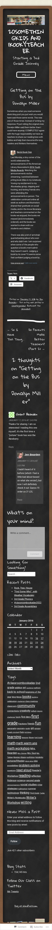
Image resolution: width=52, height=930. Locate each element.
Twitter (42, 793)
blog (14, 697)
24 (42, 642)
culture (34, 711)
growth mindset (13, 732)
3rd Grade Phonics (23, 599)
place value (29, 761)
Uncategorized (18, 306)
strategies (12, 788)
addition (18, 687)
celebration (12, 701)
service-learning (13, 785)
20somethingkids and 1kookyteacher (26, 41)
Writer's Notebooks (16, 797)
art (24, 687)
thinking (24, 792)
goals (27, 728)
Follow (14, 841)
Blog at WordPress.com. (26, 906)
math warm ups (26, 743)
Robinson (12, 780)
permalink (25, 309)
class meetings (31, 701)
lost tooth (39, 738)
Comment (34, 554)
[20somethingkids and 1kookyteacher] (26, 20)
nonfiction (30, 757)
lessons (25, 738)
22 (31, 642)
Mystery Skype (19, 757)
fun (38, 723)
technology (13, 792)
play (36, 761)
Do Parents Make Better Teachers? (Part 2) (36, 339)
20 (20, 642)
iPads (21, 732)
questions (11, 770)
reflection (36, 776)
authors (37, 688)
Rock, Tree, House (23, 588)
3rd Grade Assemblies (25, 606)
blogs (19, 697)
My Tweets (13, 891)
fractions (22, 723)
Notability (39, 757)
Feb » (17, 654)
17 (42, 638)
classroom (12, 706)
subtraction (23, 789)
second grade (33, 780)
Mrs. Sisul (31, 753)
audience (30, 688)
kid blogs (28, 732)
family (18, 717)
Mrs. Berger (22, 753)
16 (36, 638)
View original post (17, 263)
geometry (21, 728)
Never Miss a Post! (23, 811)
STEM (39, 785)
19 (15, 642)
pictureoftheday (16, 760)
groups (37, 728)
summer (32, 788)
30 (36, 647)
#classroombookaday (21, 683)
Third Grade (34, 793)
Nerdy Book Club (24, 152)
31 (42, 647)
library (31, 737)
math (11, 743)
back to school (16, 691)
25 (10, 647)
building (35, 697)
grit (32, 728)
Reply (11, 447)
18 (10, 642)
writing (26, 802)
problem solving (29, 765)
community (26, 706)
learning (14, 737)
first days (26, 717)
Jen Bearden (32, 454)
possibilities (12, 765)
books (26, 697)
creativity (24, 710)
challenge (21, 701)
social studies (28, 784)
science (21, 780)
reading (25, 776)
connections (13, 711)
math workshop (18, 748)
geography (11, 728)
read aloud (23, 770)
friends (31, 723)
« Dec (10, 654)
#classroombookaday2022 (27, 602)
